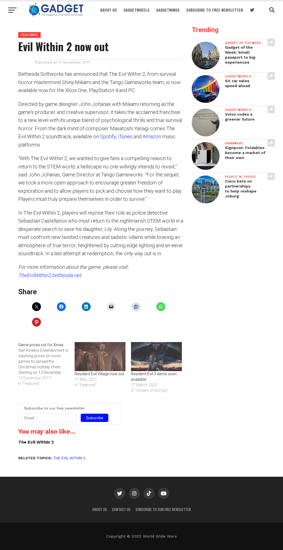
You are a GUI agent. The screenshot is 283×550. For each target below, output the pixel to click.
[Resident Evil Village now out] (100, 356)
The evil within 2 (69, 458)
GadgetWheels (137, 10)
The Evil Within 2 (36, 442)
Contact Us (121, 509)
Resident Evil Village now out (99, 374)
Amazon (152, 136)
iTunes (125, 136)
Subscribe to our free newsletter (163, 509)
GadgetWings (168, 10)
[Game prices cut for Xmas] (46, 364)
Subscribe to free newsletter (214, 10)
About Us (108, 10)
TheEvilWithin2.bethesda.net (49, 275)
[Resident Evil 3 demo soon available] (156, 356)
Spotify (108, 136)
